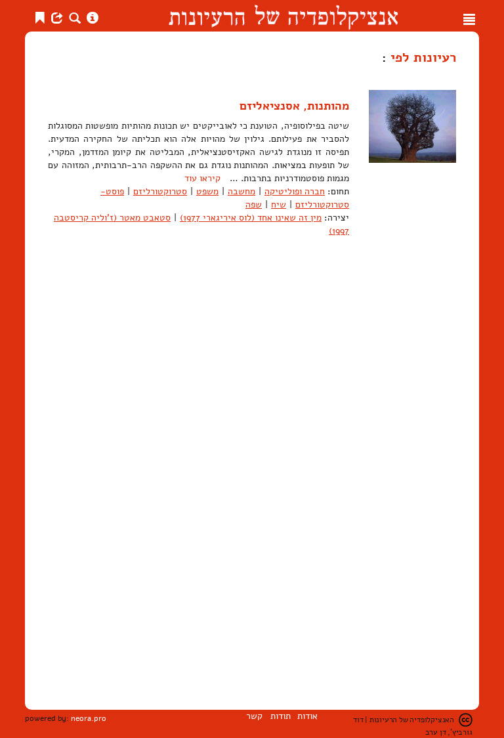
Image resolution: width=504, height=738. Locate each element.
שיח (278, 204)
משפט (207, 191)
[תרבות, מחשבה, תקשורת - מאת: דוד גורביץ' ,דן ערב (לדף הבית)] (283, 15)
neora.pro (88, 718)
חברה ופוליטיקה (294, 191)
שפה (253, 204)
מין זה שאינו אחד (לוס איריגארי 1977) (251, 217)
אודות (307, 716)
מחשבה (241, 191)
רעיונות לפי (421, 57)
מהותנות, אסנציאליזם (294, 106)
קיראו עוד (202, 178)
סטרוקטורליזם (160, 191)
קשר (254, 716)
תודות (280, 716)
